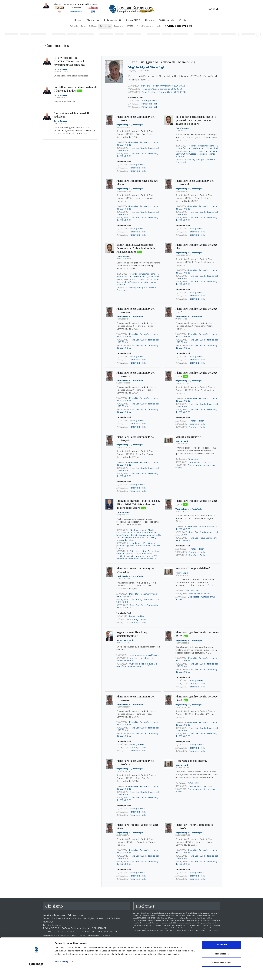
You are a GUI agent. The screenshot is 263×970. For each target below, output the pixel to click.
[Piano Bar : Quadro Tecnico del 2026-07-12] (168, 504)
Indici (159, 26)
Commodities (105, 26)
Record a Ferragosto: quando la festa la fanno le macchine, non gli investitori (196, 147)
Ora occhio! (193, 459)
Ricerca (149, 20)
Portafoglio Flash (149, 100)
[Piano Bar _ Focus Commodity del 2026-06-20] (168, 828)
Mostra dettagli (62, 961)
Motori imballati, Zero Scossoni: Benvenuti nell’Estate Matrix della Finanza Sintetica (196, 154)
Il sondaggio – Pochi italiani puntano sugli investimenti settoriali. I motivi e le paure (138, 545)
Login (212, 9)
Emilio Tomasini (61, 69)
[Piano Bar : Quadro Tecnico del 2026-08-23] (114, 71)
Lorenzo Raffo (123, 512)
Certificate (92, 26)
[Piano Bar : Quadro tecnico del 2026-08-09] (109, 184)
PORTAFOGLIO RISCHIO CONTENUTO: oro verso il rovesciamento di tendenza (69, 61)
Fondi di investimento (145, 26)
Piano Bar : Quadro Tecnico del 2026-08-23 (161, 62)
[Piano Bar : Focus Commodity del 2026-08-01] (109, 312)
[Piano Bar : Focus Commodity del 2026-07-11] (109, 572)
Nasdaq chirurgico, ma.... (200, 462)
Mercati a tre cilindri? (188, 437)
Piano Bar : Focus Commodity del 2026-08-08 (163, 92)
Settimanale (166, 20)
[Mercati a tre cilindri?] (168, 440)
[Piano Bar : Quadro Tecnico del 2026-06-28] (168, 700)
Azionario (74, 26)
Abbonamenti (112, 20)
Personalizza (220, 954)
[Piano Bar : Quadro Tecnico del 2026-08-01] (168, 248)
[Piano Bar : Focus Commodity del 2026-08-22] (109, 120)
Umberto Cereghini (125, 640)
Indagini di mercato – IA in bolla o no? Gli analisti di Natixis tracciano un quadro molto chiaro (138, 504)
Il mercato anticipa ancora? (191, 760)
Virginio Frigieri (139, 67)
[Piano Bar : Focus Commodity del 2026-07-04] (109, 700)
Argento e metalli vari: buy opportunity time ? (131, 634)
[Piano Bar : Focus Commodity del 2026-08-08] (168, 184)
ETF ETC (130, 26)
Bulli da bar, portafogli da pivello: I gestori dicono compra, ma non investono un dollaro (195, 120)
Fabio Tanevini (182, 128)
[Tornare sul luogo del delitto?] (168, 572)
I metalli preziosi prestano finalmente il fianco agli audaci (75, 88)
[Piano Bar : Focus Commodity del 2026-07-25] (109, 376)
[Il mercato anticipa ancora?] (168, 764)
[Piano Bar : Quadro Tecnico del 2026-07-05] (168, 636)
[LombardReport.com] (131, 12)
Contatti (184, 20)
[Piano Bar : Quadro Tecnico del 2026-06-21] (109, 828)
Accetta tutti (221, 945)
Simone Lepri (181, 441)
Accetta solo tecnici (221, 962)
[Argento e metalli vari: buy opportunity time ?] (109, 636)
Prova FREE (133, 20)
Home (78, 20)
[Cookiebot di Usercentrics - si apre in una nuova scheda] (36, 965)
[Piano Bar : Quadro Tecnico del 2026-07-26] (168, 312)
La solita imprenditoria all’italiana (144, 655)
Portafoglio (158, 67)
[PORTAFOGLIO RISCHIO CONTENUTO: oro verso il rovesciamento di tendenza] (47, 61)
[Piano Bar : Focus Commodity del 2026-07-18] (109, 440)
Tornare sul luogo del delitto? (192, 568)
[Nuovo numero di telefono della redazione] (47, 116)
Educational (118, 26)
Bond (83, 26)
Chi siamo (92, 20)
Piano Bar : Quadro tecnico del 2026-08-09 (161, 89)
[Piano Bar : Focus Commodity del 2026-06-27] (109, 764)
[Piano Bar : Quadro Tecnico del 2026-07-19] (168, 376)
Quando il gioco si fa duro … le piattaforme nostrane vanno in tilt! (136, 665)
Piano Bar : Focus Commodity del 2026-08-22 (163, 86)
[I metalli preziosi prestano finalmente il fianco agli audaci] (47, 90)
